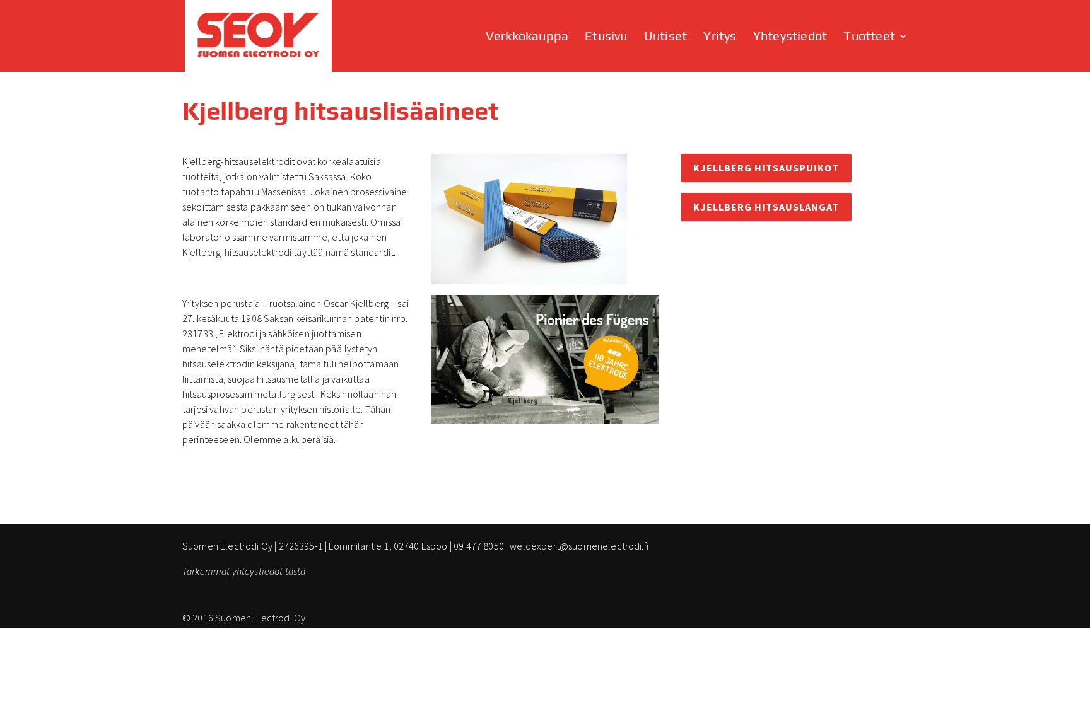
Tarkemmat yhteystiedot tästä (243, 571)
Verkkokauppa (527, 37)
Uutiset (665, 37)
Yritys (719, 37)
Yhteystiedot (790, 37)
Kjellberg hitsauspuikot (766, 167)
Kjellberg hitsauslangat (766, 206)
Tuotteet (869, 37)
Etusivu (606, 37)
